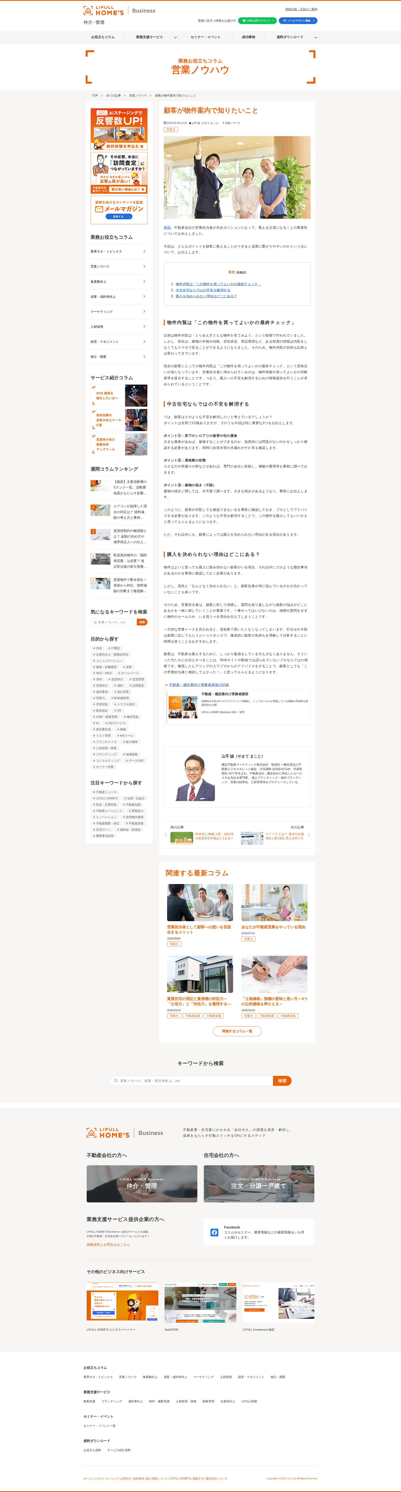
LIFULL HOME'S (107, 798)
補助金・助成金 (130, 829)
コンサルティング (107, 760)
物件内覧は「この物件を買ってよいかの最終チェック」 (218, 284)
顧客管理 (208, 1401)
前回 (167, 227)
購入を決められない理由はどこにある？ (206, 296)
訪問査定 (138, 685)
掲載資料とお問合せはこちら (108, 1244)
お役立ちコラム (103, 37)
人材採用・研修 (106, 748)
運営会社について (216, 1478)
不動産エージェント (109, 811)
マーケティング (102, 311)
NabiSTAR (171, 1329)
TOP (95, 95)
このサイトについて (106, 1478)
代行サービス (117, 723)
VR (119, 710)
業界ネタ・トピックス (106, 251)
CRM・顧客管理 (106, 716)
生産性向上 (228, 1401)
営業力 (100, 698)
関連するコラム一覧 (237, 1031)
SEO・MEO (104, 673)
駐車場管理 (121, 698)
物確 (123, 729)
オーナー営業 (105, 767)
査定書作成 (103, 729)
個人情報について (157, 1478)
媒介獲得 (132, 741)
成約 (120, 685)
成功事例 (248, 37)
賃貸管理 (138, 679)
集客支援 (89, 1401)
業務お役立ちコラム (112, 237)
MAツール (126, 735)
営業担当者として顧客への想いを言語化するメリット (199, 929)
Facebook (232, 1227)
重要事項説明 (105, 836)
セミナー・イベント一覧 (100, 1425)
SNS (99, 679)
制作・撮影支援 (159, 1401)
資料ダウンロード (290, 37)
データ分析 (136, 760)
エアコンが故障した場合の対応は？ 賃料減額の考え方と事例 (130, 512)
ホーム (88, 1478)
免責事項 (138, 1478)
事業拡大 (137, 811)
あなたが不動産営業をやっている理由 (273, 927)
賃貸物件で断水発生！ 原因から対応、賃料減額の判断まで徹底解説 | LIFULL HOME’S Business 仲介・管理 (130, 586)
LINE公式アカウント (258, 20)
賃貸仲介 (117, 679)
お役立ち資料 (92, 1450)
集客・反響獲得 (106, 667)
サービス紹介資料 (119, 1450)
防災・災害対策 (106, 804)
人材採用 (97, 326)
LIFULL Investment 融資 (258, 1329)
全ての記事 (113, 95)
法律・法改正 (136, 798)
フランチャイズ (106, 741)
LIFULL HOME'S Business (142, 1183)
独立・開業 (98, 356)
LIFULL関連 (249, 1401)
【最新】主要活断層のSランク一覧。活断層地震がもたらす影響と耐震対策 (130, 488)
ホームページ (130, 673)
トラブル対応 (126, 704)
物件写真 (132, 716)
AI (97, 723)
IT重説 (115, 648)
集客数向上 (98, 281)
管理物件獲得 (134, 817)
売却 (99, 648)
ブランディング (106, 754)
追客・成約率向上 (103, 296)
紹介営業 (123, 691)
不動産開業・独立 (107, 823)
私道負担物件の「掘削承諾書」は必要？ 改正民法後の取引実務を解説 (130, 561)
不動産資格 (136, 823)
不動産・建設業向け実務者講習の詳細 (199, 685)
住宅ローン (103, 829)
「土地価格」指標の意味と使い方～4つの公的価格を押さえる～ (274, 1001)
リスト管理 (103, 735)
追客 (129, 667)
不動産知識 (133, 804)
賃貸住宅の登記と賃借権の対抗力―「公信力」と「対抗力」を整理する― (199, 1001)
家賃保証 (102, 710)
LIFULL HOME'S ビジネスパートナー (111, 1329)
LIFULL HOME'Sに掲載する (187, 1478)
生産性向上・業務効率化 (112, 654)
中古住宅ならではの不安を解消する (203, 290)
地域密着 (132, 754)
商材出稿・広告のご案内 (301, 9)
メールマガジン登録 (299, 20)
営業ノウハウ (138, 95)
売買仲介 (102, 685)
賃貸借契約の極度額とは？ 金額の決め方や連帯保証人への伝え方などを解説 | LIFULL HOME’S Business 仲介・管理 (130, 537)
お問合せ (125, 1478)
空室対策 (102, 704)
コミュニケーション (109, 660)
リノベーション (106, 817)
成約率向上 (135, 1401)
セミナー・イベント (206, 37)
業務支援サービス (149, 37)
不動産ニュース (106, 792)
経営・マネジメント (105, 341)
